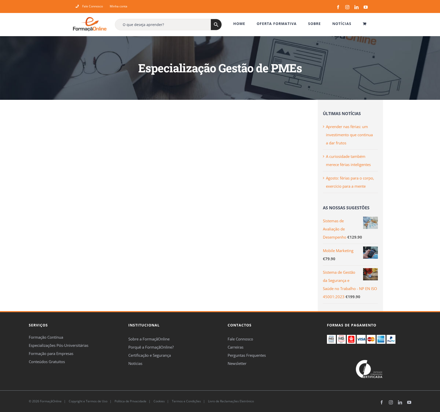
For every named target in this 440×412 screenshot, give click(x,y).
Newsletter (237, 363)
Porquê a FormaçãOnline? (151, 347)
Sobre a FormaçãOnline (149, 338)
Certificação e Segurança (149, 355)
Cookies (159, 401)
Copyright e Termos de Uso (87, 401)
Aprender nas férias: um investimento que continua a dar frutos (349, 134)
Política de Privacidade (130, 401)
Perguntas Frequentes (247, 355)
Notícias (135, 363)
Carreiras (235, 347)
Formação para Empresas (51, 353)
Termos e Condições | (189, 401)
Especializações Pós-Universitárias (58, 345)
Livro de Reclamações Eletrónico (230, 401)
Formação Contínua (46, 337)
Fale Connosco (240, 338)
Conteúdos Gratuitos (47, 361)
